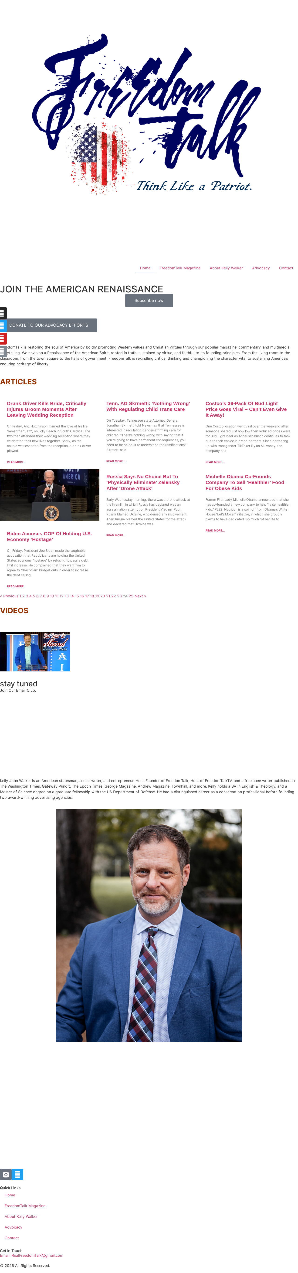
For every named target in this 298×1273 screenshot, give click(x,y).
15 (77, 596)
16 (82, 596)
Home (145, 268)
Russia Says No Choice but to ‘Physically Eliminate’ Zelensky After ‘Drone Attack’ (143, 482)
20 (102, 596)
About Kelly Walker (226, 268)
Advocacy (261, 268)
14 (72, 596)
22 (113, 596)
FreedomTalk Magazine (180, 268)
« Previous (9, 596)
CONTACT (185, 662)
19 (97, 596)
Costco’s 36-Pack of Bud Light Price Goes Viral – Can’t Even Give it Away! (246, 409)
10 (52, 596)
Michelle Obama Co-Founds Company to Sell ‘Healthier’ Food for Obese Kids (245, 482)
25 (131, 596)
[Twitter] (17, 1174)
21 (108, 596)
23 (119, 596)
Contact (286, 268)
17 (87, 596)
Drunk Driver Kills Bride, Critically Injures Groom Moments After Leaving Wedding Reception (46, 409)
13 (67, 596)
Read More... (16, 462)
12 (62, 596)
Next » (140, 596)
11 (56, 596)
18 (92, 596)
